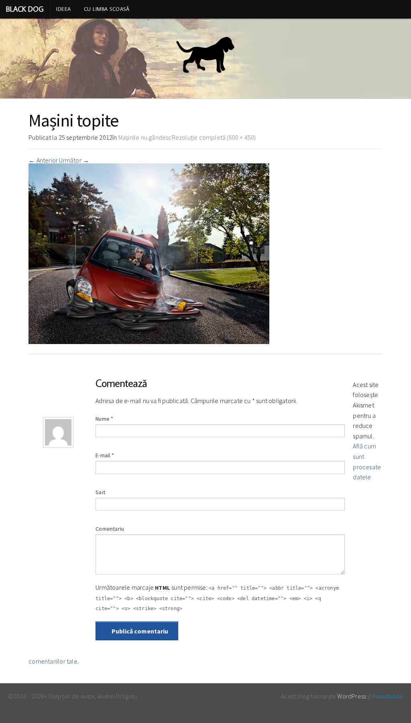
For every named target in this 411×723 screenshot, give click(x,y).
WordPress (351, 696)
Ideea (63, 9)
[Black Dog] (205, 58)
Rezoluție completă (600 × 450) (214, 137)
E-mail (105, 455)
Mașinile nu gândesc (145, 137)
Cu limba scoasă (107, 9)
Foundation (387, 696)
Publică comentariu (139, 631)
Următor (74, 160)
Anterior (43, 160)
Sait (100, 492)
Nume (104, 418)
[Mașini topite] (148, 253)
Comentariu (110, 528)
